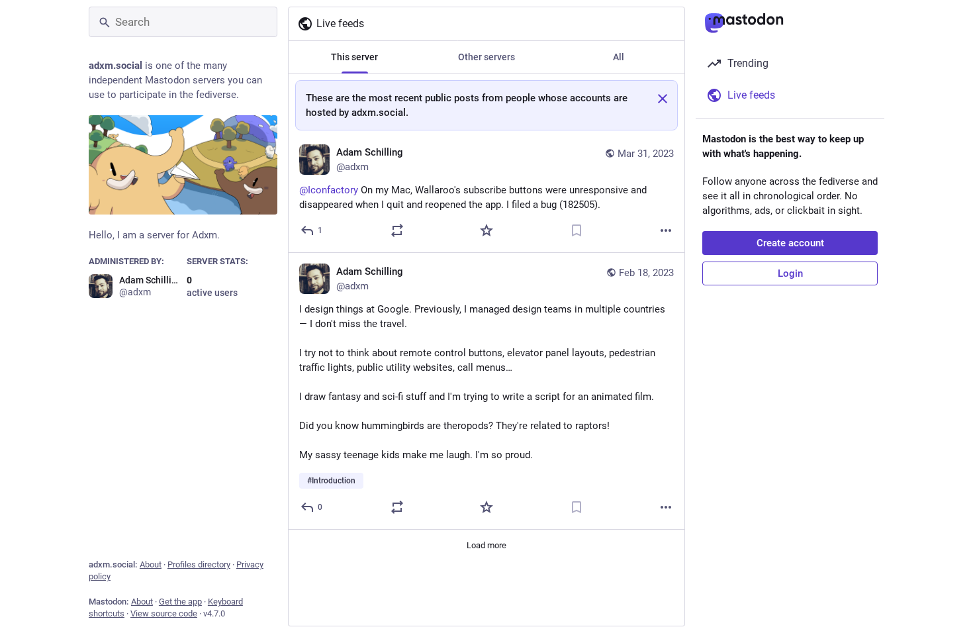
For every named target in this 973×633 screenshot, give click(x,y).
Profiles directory (198, 564)
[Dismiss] (663, 99)
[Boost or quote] (397, 230)
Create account (790, 243)
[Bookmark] (576, 230)
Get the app (180, 602)
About (151, 564)
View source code (163, 613)
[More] (666, 230)
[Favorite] (486, 230)
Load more (486, 545)
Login (790, 273)
